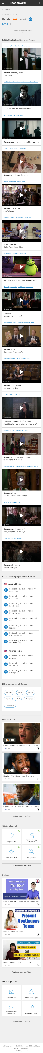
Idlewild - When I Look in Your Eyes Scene (18, 776)
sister (28, 108)
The (5, 75)
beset (20, 692)
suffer (24, 495)
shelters (18, 460)
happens (27, 457)
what (8, 388)
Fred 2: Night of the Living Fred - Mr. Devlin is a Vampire (22, 82)
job (10, 424)
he (30, 142)
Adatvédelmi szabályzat (33, 1046)
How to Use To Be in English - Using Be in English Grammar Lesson (21, 901)
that (28, 421)
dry (36, 142)
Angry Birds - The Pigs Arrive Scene (15, 253)
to (4, 460)
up (23, 208)
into (23, 424)
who (13, 565)
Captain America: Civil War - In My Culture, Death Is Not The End (21, 806)
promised (8, 495)
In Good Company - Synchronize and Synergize (19, 322)
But (5, 280)
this (31, 421)
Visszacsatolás (25, 1048)
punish (20, 531)
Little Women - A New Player (13, 538)
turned (15, 424)
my (24, 108)
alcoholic (32, 424)
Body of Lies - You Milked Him (13, 115)
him (23, 142)
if (12, 352)
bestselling (10, 705)
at (14, 460)
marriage (17, 316)
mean (6, 244)
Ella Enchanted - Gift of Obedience (15, 148)
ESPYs (9, 75)
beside (30, 692)
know (10, 352)
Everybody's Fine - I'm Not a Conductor (17, 358)
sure (19, 385)
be (5, 567)
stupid (6, 424)
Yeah (6, 108)
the (21, 421)
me (27, 175)
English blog (19, 1046)
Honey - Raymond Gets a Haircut (14, 181)
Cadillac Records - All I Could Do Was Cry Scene (20, 746)
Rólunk (16, 1048)
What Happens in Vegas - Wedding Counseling (19, 287)
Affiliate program (8, 1046)
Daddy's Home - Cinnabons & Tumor (16, 430)
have (21, 108)
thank (23, 175)
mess (19, 208)
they (5, 352)
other (18, 280)
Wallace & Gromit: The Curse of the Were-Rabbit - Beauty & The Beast (22, 466)
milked (19, 142)
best (18, 699)
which (13, 349)
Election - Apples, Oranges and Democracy (17, 217)
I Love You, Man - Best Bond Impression (17, 46)
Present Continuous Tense (13, 932)
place (23, 280)
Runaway (14, 72)
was (33, 142)
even (13, 529)
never (14, 208)
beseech (9, 692)
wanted (15, 388)
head (11, 211)
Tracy (11, 247)
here (34, 280)
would (17, 565)
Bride (21, 72)
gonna (13, 531)
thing (21, 247)
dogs (11, 460)
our (7, 567)
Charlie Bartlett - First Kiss (12, 394)
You (5, 313)
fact (24, 421)
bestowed (29, 699)
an (27, 424)
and (27, 142)
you (12, 175)
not (15, 385)
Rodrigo (12, 567)
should (17, 175)
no (14, 280)
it (15, 495)
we (17, 108)
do (5, 531)
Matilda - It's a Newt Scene (12, 502)
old (7, 460)
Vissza (7, 10)
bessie (8, 699)
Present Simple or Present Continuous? (17, 962)
